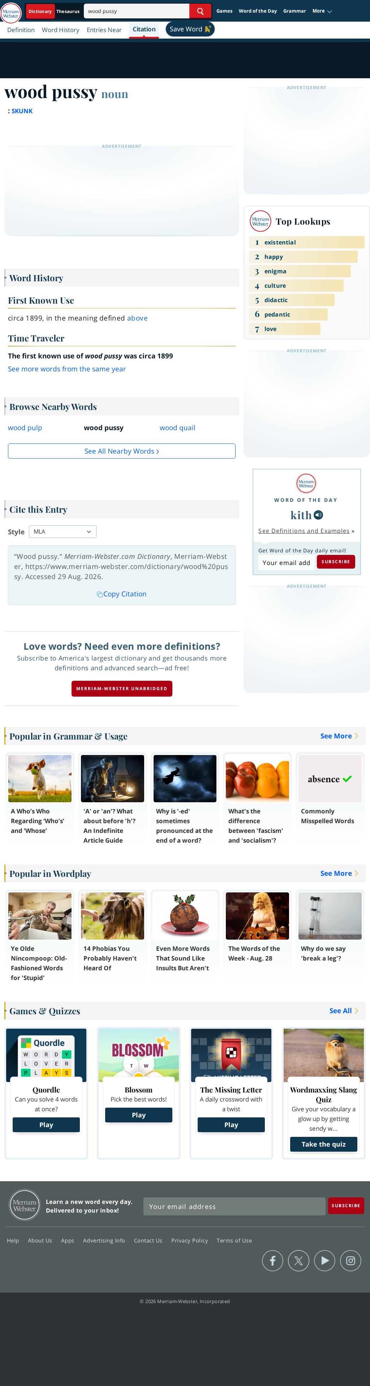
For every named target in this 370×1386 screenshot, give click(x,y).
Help (14, 1240)
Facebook (272, 1261)
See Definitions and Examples (304, 531)
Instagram (350, 1261)
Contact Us (149, 1240)
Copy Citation (125, 594)
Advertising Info (105, 1240)
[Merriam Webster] (306, 483)
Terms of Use (234, 1240)
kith (301, 515)
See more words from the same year (67, 369)
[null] (318, 515)
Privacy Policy (190, 1240)
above (137, 318)
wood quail (177, 427)
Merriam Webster (25, 1205)
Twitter (298, 1261)
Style (16, 532)
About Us (41, 1240)
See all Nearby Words (119, 451)
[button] (322, 11)
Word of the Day (258, 11)
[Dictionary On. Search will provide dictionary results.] (54, 11)
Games (224, 11)
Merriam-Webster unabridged (122, 688)
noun (114, 93)
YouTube (324, 1261)
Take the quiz (324, 1144)
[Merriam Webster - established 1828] (11, 10)
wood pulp (25, 427)
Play (46, 1124)
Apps (68, 1240)
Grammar (294, 11)
